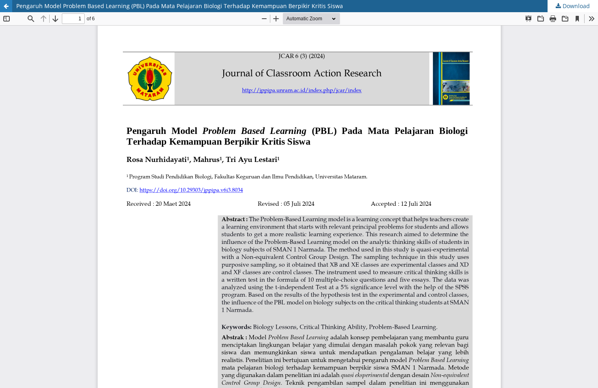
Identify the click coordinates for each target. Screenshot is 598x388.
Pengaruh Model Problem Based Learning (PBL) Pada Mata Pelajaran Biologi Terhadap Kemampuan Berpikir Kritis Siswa (179, 6)
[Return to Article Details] (6, 6)
